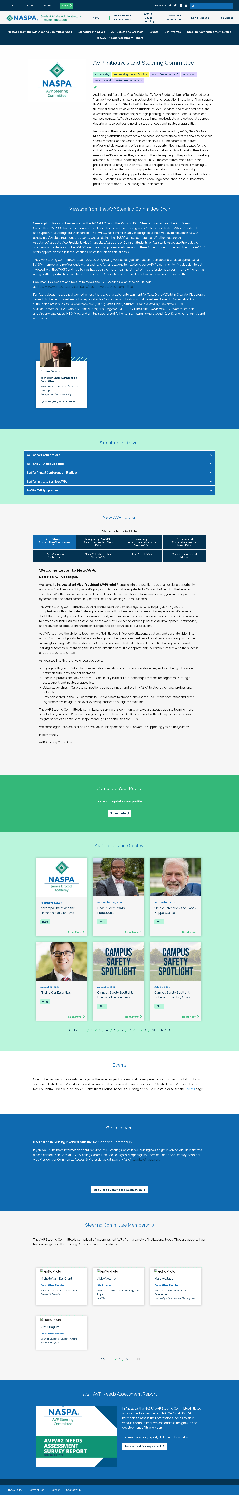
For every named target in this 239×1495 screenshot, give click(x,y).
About (96, 17)
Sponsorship (73, 1489)
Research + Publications (174, 17)
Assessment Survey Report (143, 1446)
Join (11, 5)
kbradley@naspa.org (146, 1159)
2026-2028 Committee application (118, 1189)
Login (65, 5)
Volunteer (28, 5)
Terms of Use (36, 1489)
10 (153, 1029)
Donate (47, 5)
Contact (55, 1489)
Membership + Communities (122, 17)
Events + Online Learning (148, 17)
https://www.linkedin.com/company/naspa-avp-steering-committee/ (86, 286)
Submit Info (118, 813)
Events (190, 1089)
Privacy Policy (14, 1489)
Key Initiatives (200, 17)
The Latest (226, 17)
